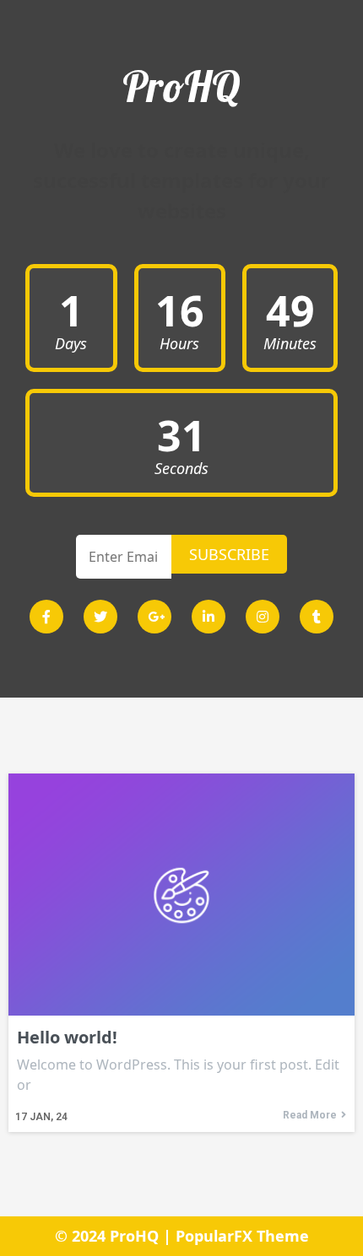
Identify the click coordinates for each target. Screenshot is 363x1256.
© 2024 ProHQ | (115, 1236)
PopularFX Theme (242, 1236)
